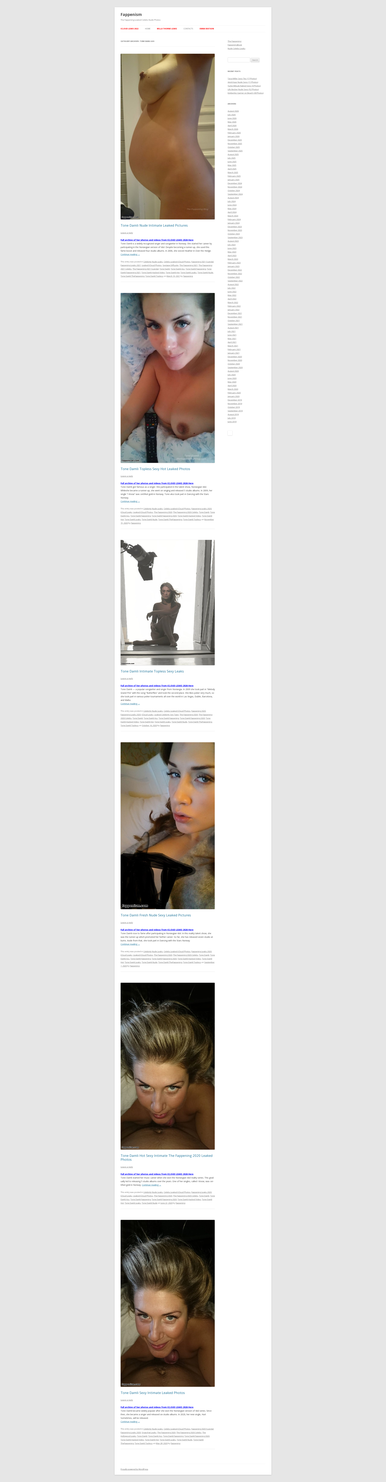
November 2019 (235, 403)
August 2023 (233, 241)
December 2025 (235, 140)
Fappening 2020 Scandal (202, 1429)
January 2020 (233, 396)
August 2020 (233, 371)
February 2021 (234, 349)
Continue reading (130, 254)
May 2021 (232, 338)
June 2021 (232, 335)
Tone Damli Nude (205, 272)
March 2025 (233, 172)
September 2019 (235, 410)
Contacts (188, 28)
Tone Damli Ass (178, 269)
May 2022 (232, 295)
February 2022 (234, 306)
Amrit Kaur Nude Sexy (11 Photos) (243, 82)
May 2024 (232, 208)
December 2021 (235, 313)
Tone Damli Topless (154, 276)
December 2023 (235, 226)
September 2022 (235, 280)
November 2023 (235, 230)
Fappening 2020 (198, 711)
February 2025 (234, 176)
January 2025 (233, 179)
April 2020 (232, 385)
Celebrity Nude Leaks (153, 261)
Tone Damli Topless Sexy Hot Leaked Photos (155, 468)
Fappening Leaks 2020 (201, 508)
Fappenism (131, 14)
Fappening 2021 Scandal (202, 261)
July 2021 (232, 331)
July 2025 (232, 158)
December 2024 (235, 183)
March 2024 (233, 215)
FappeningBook (235, 44)
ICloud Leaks (126, 512)
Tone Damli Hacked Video (153, 272)
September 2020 (235, 367)
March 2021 (233, 345)
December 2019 (235, 400)
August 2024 (233, 197)
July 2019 (232, 418)
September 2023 (235, 237)
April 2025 (232, 168)
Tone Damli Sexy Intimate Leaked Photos (153, 1392)
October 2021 (234, 320)
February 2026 (234, 132)
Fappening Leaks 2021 (131, 265)
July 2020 (232, 374)
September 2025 (235, 150)
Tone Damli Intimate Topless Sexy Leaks (152, 671)
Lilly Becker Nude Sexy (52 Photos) (243, 89)
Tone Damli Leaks (188, 272)
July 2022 (232, 288)
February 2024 (234, 219)
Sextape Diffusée (171, 265)
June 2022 (232, 291)
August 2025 (233, 154)
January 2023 (233, 266)
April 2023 (232, 255)
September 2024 (235, 194)
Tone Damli (165, 269)
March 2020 (233, 389)
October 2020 (234, 363)
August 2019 (233, 414)
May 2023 (232, 252)
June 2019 (232, 421)
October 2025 (234, 147)
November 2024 (235, 187)
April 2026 (232, 125)
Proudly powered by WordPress (134, 1469)
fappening (188, 276)
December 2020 (235, 356)
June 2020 (232, 378)
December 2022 (235, 270)
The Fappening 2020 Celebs (185, 512)
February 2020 (234, 392)
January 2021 (233, 353)
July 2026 (232, 114)
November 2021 (235, 317)
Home (147, 28)
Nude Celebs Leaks (236, 48)
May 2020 (232, 382)
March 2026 (233, 129)
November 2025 (235, 143)
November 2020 (235, 360)
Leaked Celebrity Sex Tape (166, 714)
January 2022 (233, 309)
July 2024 (232, 201)
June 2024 (232, 205)
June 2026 (232, 118)
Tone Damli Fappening (196, 269)
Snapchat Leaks (149, 1432)
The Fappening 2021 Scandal (146, 269)
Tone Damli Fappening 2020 (164, 515)
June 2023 (232, 248)
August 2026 (233, 111)
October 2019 (234, 407)
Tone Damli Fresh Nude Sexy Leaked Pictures (156, 915)
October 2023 (234, 233)
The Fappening (234, 41)
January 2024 (233, 223)
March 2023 (233, 259)
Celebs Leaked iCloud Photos (177, 261)
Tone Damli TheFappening (132, 276)
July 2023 (232, 244)
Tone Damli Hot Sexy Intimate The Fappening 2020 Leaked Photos (167, 1157)
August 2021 (233, 327)
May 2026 (232, 122)
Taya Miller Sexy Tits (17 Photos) (242, 78)
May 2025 (232, 165)
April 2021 (232, 342)
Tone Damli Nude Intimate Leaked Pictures (154, 225)
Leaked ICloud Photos (152, 265)
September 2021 (235, 324)
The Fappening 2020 (163, 512)
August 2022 (233, 284)
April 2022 (232, 298)
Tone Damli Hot (173, 272)
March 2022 (233, 302)
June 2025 (232, 161)
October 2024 (234, 190)
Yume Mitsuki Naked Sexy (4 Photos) (244, 85)
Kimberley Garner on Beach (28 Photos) (246, 93)
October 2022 (234, 277)
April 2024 (232, 212)
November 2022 (235, 273)
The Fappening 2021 (188, 265)
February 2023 (234, 262)
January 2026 (233, 136)
